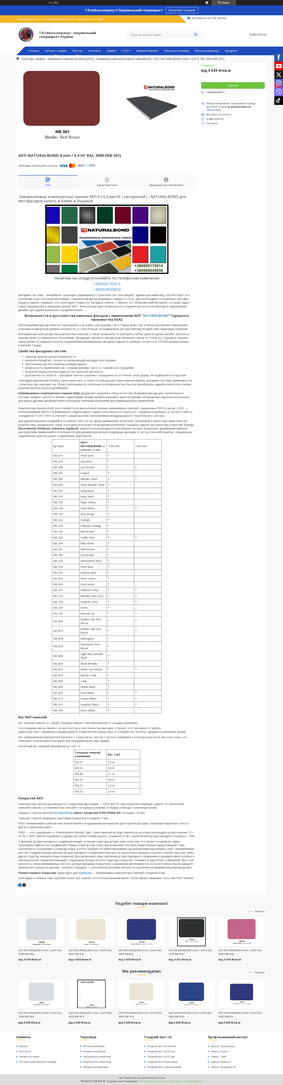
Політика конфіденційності (187, 1081)
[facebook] (20, 885)
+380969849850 (107, 289)
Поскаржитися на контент (155, 1081)
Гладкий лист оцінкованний (164, 1067)
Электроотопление (176, 50)
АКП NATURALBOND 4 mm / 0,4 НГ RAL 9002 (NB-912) (140, 1014)
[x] (24, 885)
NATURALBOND (156, 315)
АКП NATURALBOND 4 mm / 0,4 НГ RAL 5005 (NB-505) (190, 1014)
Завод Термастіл (221, 1061)
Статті (126, 50)
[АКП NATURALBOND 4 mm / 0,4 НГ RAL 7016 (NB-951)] (192, 932)
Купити (233, 85)
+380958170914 (107, 283)
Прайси (111, 50)
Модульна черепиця (95, 1067)
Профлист (231, 50)
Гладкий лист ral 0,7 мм (161, 1056)
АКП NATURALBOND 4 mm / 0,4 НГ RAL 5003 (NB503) (240, 1014)
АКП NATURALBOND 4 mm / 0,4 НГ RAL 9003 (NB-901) (90, 1014)
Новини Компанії (147, 50)
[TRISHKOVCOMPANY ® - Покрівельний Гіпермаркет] (26, 34)
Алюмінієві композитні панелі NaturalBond (123, 59)
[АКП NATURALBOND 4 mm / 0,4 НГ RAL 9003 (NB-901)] (92, 993)
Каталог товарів (55, 50)
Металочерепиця (94, 1046)
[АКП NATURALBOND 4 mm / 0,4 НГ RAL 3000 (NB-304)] (242, 932)
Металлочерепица (207, 50)
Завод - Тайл (218, 1056)
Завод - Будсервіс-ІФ (223, 1067)
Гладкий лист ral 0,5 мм (161, 1051)
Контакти (94, 50)
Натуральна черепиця (97, 1056)
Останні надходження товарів (37, 1061)
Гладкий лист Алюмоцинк (162, 1061)
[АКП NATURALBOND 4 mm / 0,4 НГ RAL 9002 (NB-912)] (92, 932)
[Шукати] (195, 34)
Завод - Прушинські (223, 1046)
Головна (33, 50)
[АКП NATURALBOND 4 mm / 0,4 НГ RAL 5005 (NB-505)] (192, 993)
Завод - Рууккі (219, 1051)
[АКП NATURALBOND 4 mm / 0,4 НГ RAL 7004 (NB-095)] (41, 932)
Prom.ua (160, 1077)
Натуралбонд (63, 813)
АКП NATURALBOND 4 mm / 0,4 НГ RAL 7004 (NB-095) (40, 1014)
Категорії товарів (182, 10)
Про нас (77, 50)
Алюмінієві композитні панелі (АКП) (71, 59)
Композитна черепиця (97, 1061)
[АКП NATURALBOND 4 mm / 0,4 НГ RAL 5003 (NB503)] (142, 932)
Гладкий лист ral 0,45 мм (161, 1046)
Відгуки (23, 1046)
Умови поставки (29, 1056)
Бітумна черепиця (94, 1051)
